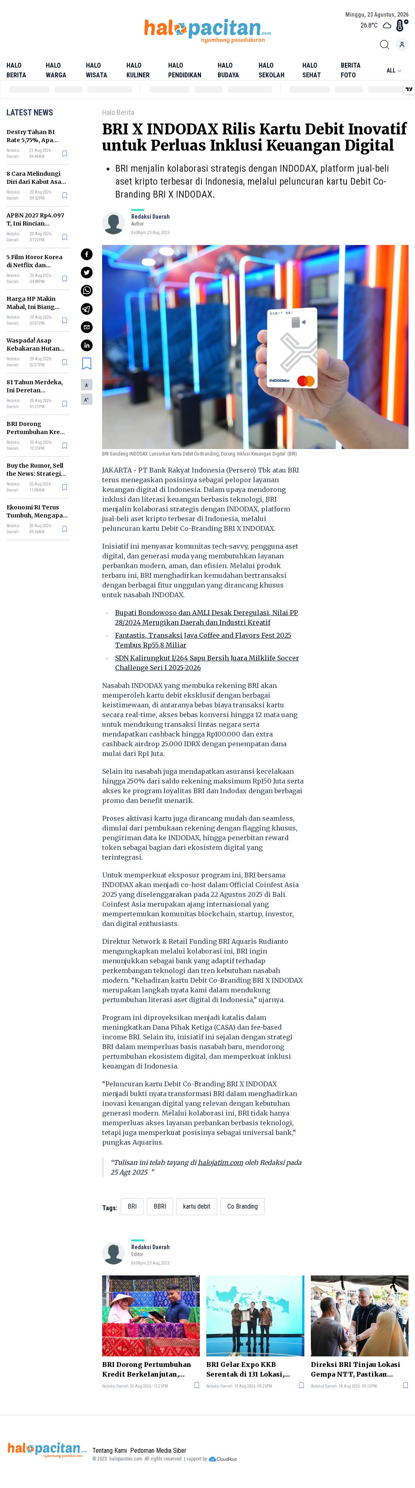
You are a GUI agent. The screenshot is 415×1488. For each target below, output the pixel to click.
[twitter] (87, 272)
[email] (87, 327)
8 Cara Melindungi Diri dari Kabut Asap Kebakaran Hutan (35, 182)
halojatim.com (220, 1162)
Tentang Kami (109, 1450)
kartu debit (196, 1206)
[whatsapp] (87, 291)
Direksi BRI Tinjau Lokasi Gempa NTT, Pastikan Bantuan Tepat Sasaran (355, 1369)
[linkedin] (87, 345)
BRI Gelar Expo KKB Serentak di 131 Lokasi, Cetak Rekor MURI (245, 1369)
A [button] (86, 385)
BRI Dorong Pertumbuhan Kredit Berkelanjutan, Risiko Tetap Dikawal (146, 1369)
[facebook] (87, 254)
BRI (132, 1206)
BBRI (160, 1206)
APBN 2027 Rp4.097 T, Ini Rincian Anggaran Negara (35, 223)
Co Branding (242, 1206)
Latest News (29, 112)
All (391, 70)
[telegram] (87, 309)
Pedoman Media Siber (158, 1450)
